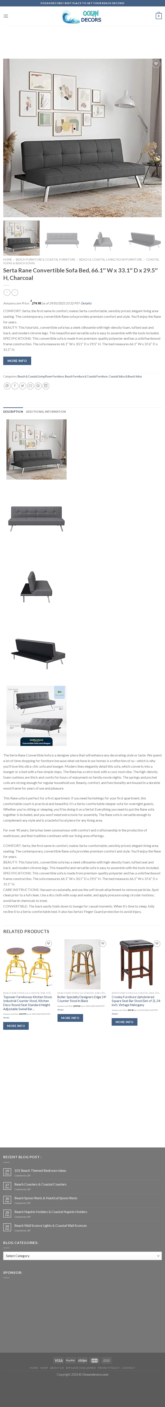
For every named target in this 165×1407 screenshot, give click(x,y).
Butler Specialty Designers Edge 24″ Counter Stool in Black (81, 999)
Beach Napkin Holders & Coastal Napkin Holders (50, 1212)
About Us (57, 1367)
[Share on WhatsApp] (7, 386)
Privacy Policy (109, 1367)
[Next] (153, 138)
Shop (44, 1367)
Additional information (46, 411)
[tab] (13, 411)
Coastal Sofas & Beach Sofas (125, 376)
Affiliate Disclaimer (81, 1367)
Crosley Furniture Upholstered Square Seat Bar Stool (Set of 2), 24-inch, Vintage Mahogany (136, 1001)
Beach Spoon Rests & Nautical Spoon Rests (45, 1198)
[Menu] (5, 16)
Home (7, 259)
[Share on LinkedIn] (45, 386)
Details (86, 303)
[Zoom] (9, 212)
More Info (17, 361)
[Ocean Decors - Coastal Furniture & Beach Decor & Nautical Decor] (82, 16)
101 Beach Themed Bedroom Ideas (40, 1170)
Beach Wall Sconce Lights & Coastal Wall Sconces (50, 1225)
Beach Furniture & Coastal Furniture (45, 259)
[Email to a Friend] (30, 386)
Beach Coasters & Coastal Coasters (40, 1184)
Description (13, 411)
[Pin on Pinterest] (38, 386)
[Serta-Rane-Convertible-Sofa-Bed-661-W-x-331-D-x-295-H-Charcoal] (36, 449)
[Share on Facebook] (14, 386)
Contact (128, 1367)
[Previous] (12, 138)
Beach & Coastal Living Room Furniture (110, 259)
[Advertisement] (82, 37)
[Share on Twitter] (22, 386)
